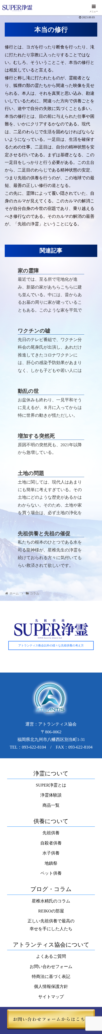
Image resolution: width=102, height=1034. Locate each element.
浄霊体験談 (51, 795)
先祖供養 (51, 832)
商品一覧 (51, 805)
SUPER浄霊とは (51, 785)
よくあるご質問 (51, 956)
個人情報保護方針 (51, 986)
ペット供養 (51, 873)
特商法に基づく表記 (51, 976)
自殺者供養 (51, 843)
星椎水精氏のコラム (51, 901)
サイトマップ (51, 996)
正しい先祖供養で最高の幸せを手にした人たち (51, 925)
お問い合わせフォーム (51, 966)
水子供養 (51, 853)
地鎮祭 (51, 863)
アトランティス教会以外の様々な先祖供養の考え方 (51, 645)
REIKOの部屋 (51, 911)
